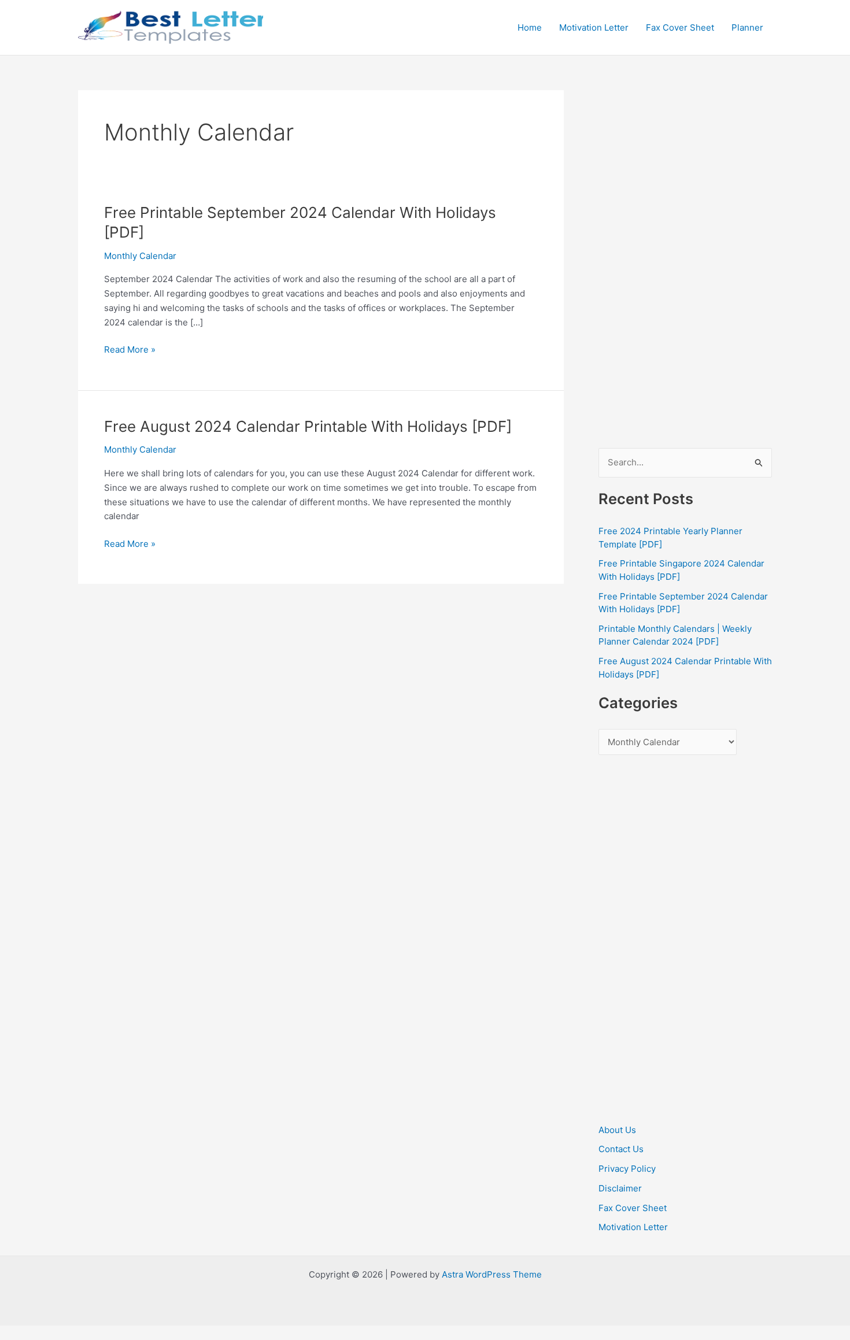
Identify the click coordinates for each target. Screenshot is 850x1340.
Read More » (130, 350)
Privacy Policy (627, 1168)
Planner (747, 27)
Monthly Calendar (140, 255)
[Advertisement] (685, 263)
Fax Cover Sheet (680, 27)
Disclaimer (620, 1188)
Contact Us (621, 1148)
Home (530, 27)
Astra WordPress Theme (492, 1274)
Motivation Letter (594, 27)
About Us (617, 1129)
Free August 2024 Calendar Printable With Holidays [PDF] (308, 426)
